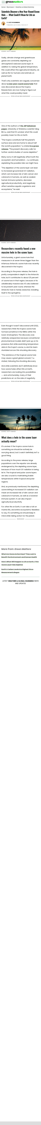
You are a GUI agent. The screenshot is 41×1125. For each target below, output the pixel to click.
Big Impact (10, 7)
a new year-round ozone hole (20, 84)
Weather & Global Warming (25, 7)
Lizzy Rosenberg (14, 22)
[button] (3, 2)
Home (3, 7)
